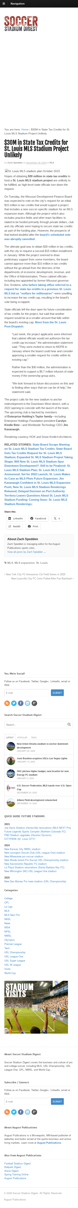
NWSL (7, 935)
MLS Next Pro (12, 915)
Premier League (13, 944)
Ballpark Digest (12, 1167)
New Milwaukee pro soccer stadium (23, 856)
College (8, 898)
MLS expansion (25, 562)
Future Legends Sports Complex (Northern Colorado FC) (35, 831)
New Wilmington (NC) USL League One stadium (30, 871)
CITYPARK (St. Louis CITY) (19, 839)
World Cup (10, 973)
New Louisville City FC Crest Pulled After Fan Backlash (42, 578)
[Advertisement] (39, 76)
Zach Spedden (15, 162)
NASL (7, 919)
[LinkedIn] (28, 703)
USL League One (13, 956)
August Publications (49, 1142)
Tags (34, 737)
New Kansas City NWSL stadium (22, 849)
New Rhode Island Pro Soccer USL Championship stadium (36, 860)
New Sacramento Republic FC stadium (25, 863)
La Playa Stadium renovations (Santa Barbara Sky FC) (34, 867)
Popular (22, 737)
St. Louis (42, 562)
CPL (6, 902)
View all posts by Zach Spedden (26, 551)
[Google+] (35, 703)
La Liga (8, 906)
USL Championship (14, 952)
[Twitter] (14, 703)
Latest (10, 737)
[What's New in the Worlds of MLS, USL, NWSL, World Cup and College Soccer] (21, 30)
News (7, 923)
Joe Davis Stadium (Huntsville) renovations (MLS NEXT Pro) (37, 827)
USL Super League (14, 960)
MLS (52, 162)
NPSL (7, 931)
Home (25, 129)
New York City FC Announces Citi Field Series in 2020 (35, 574)
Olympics (9, 940)
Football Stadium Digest (17, 1163)
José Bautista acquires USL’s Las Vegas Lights (42, 758)
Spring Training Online (16, 1174)
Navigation (18, 3)
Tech (7, 948)
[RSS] (7, 703)
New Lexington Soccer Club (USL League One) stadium (34, 852)
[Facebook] (21, 703)
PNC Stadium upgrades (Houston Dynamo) (27, 835)
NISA (7, 927)
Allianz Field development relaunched (37, 800)
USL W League (12, 964)
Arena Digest (11, 1171)
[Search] (69, 724)
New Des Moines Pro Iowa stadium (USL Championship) (35, 881)
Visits (7, 969)
